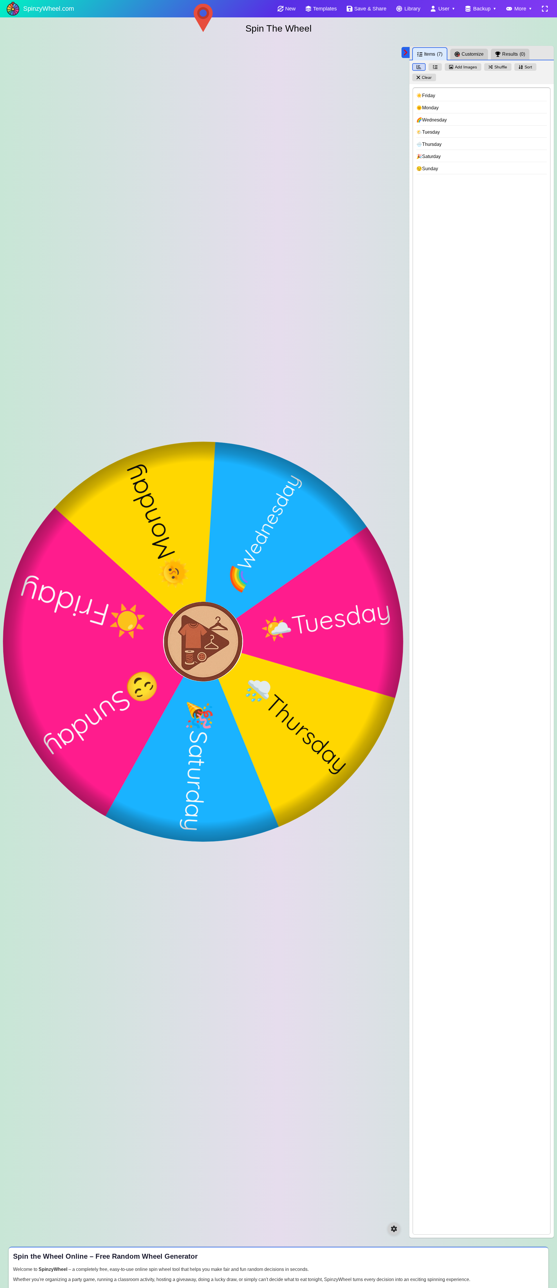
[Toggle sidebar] (406, 52)
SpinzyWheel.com (48, 8)
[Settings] (394, 1228)
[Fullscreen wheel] (544, 8)
